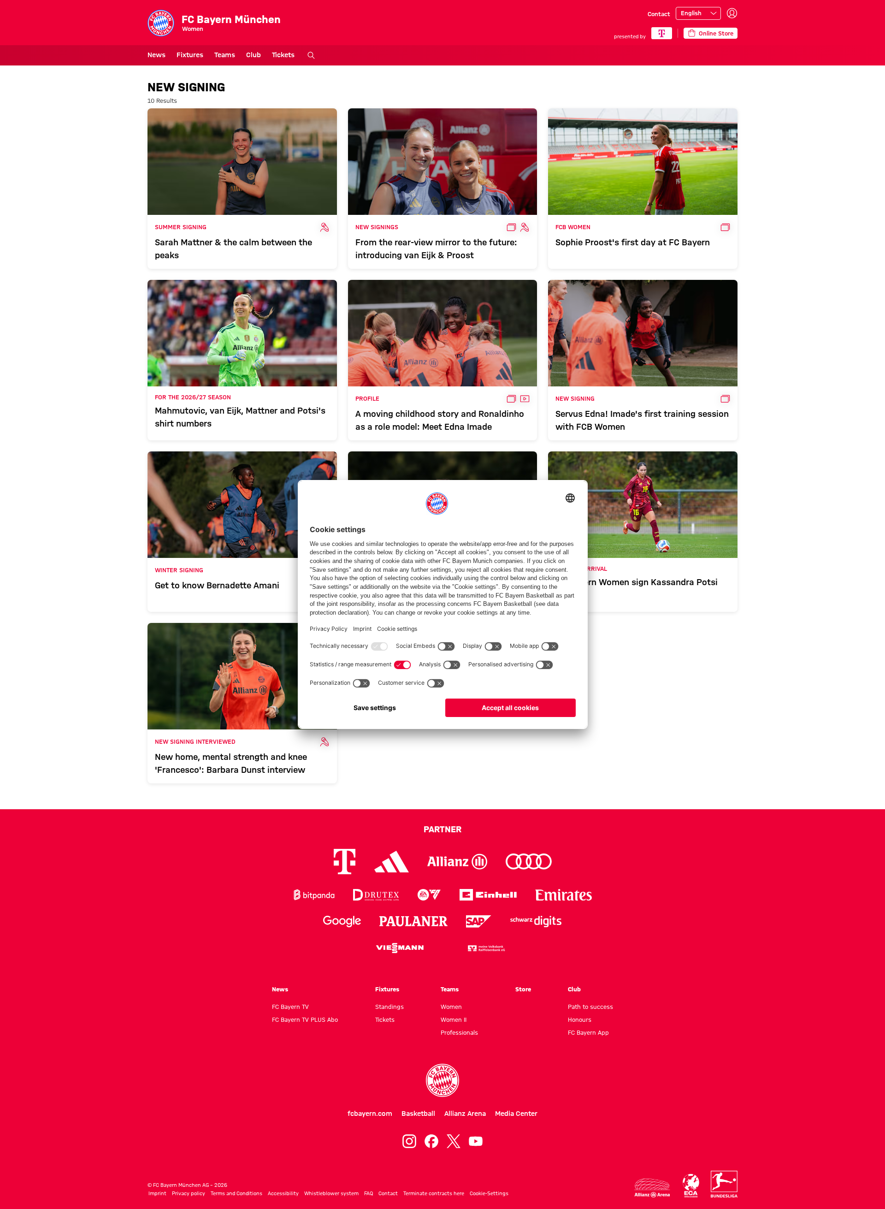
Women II (453, 1019)
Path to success (590, 1006)
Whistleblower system (331, 1193)
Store (523, 989)
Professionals (459, 1032)
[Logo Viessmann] (400, 948)
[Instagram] (409, 1141)
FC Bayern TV (290, 1006)
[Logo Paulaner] (413, 921)
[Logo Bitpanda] (314, 895)
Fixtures (190, 55)
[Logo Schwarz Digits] (536, 921)
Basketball (418, 1113)
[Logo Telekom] (344, 861)
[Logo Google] (342, 921)
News (156, 55)
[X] (453, 1141)
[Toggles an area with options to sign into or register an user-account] (732, 13)
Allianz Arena (465, 1113)
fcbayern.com (370, 1113)
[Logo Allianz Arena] (652, 1188)
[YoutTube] (475, 1141)
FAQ (368, 1193)
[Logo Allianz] (457, 861)
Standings (389, 1006)
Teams (224, 55)
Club (253, 55)
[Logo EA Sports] (429, 895)
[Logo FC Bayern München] (442, 1080)
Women (451, 1006)
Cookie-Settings (489, 1193)
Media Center (516, 1113)
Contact (659, 14)
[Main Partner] (661, 33)
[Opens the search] (311, 55)
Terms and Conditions (236, 1193)
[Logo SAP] (479, 921)
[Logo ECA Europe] (691, 1185)
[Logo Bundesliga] (724, 1184)
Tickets (283, 55)
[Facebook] (431, 1141)
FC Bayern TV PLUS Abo (305, 1019)
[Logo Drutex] (376, 895)
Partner (442, 829)
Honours (579, 1019)
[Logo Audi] (529, 861)
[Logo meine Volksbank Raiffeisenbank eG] (485, 948)
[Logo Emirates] (563, 895)
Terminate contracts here (433, 1193)
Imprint (157, 1193)
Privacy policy (188, 1193)
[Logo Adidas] (391, 861)
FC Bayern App (588, 1032)
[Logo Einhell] (488, 895)
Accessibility (283, 1193)
